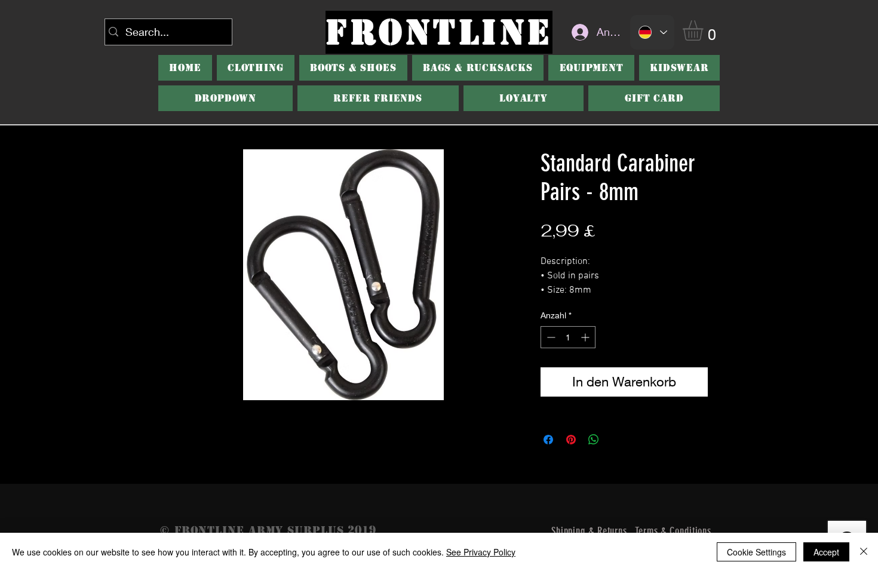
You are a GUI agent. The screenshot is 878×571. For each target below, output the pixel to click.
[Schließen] (863, 551)
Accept (826, 552)
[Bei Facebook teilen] (548, 439)
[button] (705, 30)
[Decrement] (549, 337)
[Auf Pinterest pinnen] (571, 439)
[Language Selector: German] (652, 32)
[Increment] (586, 337)
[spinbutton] (568, 337)
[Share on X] (616, 439)
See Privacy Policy (480, 552)
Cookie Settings (756, 552)
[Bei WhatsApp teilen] (594, 439)
